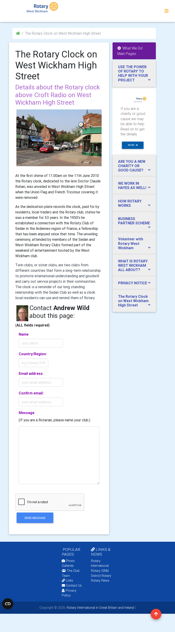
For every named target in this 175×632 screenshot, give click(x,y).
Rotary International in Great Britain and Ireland (100, 608)
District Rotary (101, 576)
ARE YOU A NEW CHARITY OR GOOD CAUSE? (131, 165)
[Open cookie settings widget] (7, 603)
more (132, 145)
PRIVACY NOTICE (132, 283)
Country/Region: (33, 354)
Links (69, 580)
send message (35, 518)
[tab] (134, 73)
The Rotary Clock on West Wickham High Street (133, 300)
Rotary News (100, 580)
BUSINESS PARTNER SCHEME (134, 220)
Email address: (31, 373)
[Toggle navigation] (166, 11)
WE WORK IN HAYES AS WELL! (132, 185)
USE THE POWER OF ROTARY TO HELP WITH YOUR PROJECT (133, 73)
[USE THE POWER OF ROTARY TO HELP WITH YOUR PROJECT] (134, 98)
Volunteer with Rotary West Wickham (130, 243)
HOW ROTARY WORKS (130, 203)
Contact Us (73, 585)
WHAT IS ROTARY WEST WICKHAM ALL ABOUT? (133, 265)
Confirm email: (31, 393)
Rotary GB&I (100, 571)
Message (26, 412)
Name (23, 334)
